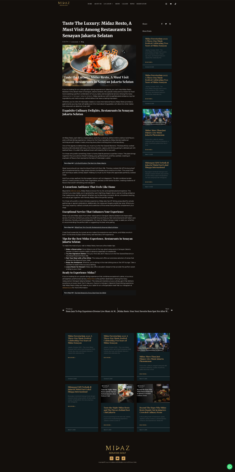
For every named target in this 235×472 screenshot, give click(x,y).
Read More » (149, 62)
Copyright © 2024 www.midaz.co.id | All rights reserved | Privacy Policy (117, 462)
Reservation (141, 4)
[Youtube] (170, 3)
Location (107, 4)
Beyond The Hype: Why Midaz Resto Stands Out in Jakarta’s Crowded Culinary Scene (153, 409)
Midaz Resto (91, 279)
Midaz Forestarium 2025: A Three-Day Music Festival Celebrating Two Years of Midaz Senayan (156, 42)
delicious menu (75, 191)
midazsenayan (67, 288)
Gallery (125, 4)
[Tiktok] (174, 3)
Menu (117, 4)
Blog (82, 42)
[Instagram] (165, 3)
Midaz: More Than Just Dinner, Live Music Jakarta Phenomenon (155, 132)
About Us (98, 4)
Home (90, 4)
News (132, 4)
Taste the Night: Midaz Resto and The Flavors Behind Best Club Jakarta (117, 409)
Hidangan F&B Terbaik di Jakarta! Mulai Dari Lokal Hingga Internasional (157, 164)
